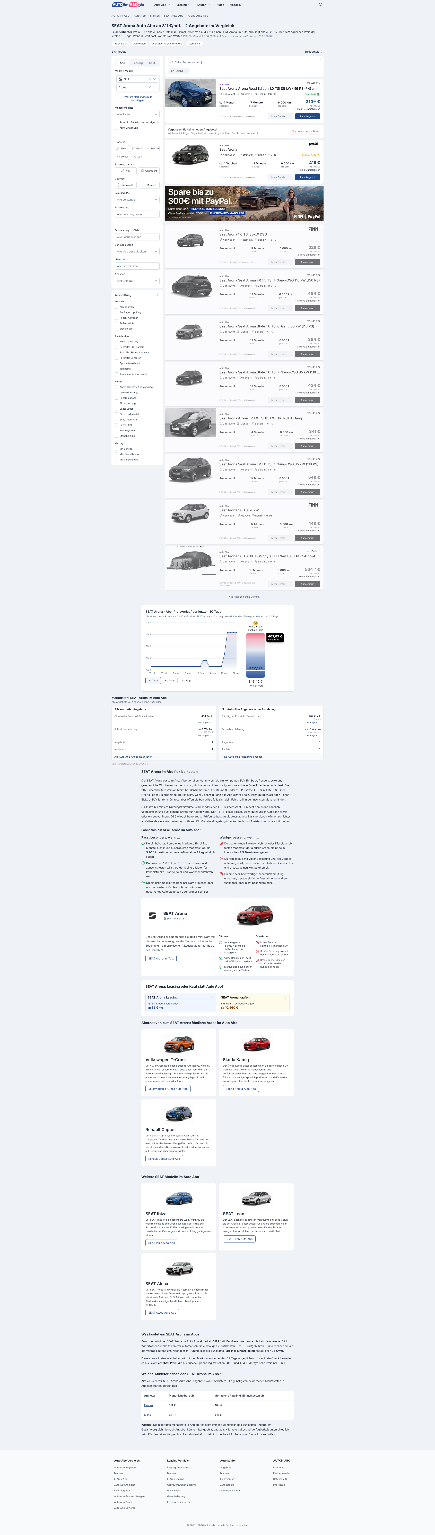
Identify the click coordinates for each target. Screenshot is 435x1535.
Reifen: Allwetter (129, 317)
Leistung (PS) (122, 192)
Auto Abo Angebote (125, 1467)
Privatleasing (174, 1490)
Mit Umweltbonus (129, 454)
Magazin (235, 4)
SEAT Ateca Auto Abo (162, 1312)
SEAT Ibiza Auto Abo (161, 1243)
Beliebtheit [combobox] (312, 51)
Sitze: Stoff (126, 424)
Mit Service (126, 448)
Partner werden (281, 1473)
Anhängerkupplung (130, 312)
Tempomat (126, 368)
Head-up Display (129, 341)
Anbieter (120, 273)
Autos (220, 4)
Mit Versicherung (129, 459)
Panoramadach (128, 397)
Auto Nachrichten (230, 1490)
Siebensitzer (126, 328)
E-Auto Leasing (175, 1478)
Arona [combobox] (122, 87)
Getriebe (120, 178)
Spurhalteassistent (130, 363)
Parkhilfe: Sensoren (130, 357)
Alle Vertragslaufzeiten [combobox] (131, 251)
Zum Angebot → (205, 722)
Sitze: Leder (126, 408)
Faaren (148, 1405)
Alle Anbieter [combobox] (125, 280)
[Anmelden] (320, 5)
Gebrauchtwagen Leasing (181, 1484)
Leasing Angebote (177, 1467)
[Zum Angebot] (244, 101)
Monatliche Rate (124, 107)
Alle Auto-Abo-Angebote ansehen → (134, 756)
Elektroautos (227, 1478)
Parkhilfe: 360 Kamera (132, 346)
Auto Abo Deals (123, 1502)
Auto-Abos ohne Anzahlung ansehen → (244, 756)
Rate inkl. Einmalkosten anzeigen (139, 122)
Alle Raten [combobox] (123, 114)
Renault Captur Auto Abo (164, 1158)
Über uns (278, 1467)
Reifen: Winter (127, 323)
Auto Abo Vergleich (127, 1460)
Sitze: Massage (128, 419)
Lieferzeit (120, 259)
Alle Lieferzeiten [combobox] (127, 266)
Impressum (279, 1484)
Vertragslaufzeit (124, 244)
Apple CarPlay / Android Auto (136, 386)
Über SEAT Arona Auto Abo (166, 43)
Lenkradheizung (129, 392)
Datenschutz (280, 1478)
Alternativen (194, 43)
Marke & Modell (124, 70)
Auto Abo (160, 4)
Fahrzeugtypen (122, 1490)
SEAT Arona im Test (161, 958)
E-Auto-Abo (120, 1478)
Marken (118, 1473)
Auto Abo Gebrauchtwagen (129, 1496)
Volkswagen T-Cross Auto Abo (168, 1088)
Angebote (225, 1467)
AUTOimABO (281, 1460)
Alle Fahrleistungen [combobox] (129, 237)
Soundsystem (127, 430)
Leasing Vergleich (178, 1460)
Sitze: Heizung (128, 403)
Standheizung (127, 435)
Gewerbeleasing (176, 1496)
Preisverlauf (120, 43)
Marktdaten (139, 43)
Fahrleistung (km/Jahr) (127, 230)
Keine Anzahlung (129, 127)
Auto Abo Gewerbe (124, 1507)
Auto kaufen (228, 1460)
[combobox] (132, 79)
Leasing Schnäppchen (179, 1502)
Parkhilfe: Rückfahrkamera (134, 352)
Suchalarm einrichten (305, 131)
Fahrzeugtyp (122, 207)
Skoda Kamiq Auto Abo (241, 1088)
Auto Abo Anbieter (124, 1484)
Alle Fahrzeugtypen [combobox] (129, 214)
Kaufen (201, 4)
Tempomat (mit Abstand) (133, 374)
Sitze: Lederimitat (129, 414)
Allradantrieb (127, 306)
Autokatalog (227, 1484)
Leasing (182, 4)
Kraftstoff (120, 141)
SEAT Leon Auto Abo (239, 1239)
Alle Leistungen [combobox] (126, 199)
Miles (147, 1415)
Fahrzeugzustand (125, 164)
